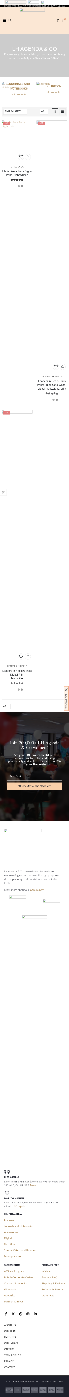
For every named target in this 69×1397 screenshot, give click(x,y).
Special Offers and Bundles (20, 1250)
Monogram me (12, 1256)
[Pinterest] (20, 1314)
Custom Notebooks (15, 1283)
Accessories (11, 1232)
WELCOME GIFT (66, 701)
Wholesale (10, 1289)
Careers (9, 1349)
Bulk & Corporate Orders (18, 1277)
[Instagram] (28, 1314)
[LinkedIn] (35, 1314)
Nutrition (9, 1244)
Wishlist (46, 1271)
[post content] (17, 140)
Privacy (9, 1361)
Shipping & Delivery (53, 1283)
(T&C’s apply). (19, 1206)
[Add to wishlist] (21, 157)
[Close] (66, 690)
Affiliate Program (14, 1271)
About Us (10, 1325)
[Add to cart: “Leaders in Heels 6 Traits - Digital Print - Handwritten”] (28, 656)
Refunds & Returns (52, 1289)
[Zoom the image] (15, 2)
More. (33, 1185)
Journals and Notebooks (18, 1226)
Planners (9, 1220)
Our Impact (11, 1343)
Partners (10, 1337)
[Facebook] (6, 1314)
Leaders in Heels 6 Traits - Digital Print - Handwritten (17, 674)
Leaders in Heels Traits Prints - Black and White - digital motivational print (52, 385)
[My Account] (58, 20)
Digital (8, 1238)
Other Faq (48, 1295)
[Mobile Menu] (4, 21)
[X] (13, 1314)
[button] (10, 21)
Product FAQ (49, 1277)
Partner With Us (13, 1301)
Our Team (10, 1331)
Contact (9, 1367)
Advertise (9, 1295)
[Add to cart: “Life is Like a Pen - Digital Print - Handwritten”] (28, 157)
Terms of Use (12, 1355)
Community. (37, 890)
